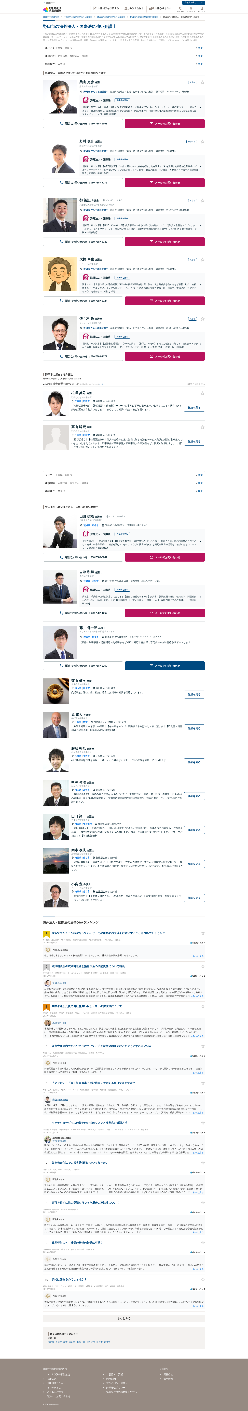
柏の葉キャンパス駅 (104, 722)
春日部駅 (102, 823)
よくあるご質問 (55, 1392)
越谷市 (95, 636)
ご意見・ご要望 (114, 1374)
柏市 (85, 722)
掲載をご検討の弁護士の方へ (121, 1392)
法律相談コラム (55, 1383)
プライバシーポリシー (118, 1383)
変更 (200, 48)
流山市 (72, 1342)
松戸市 (51, 1342)
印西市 (100, 1342)
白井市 (107, 1342)
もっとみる (124, 1318)
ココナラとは (54, 1387)
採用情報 (168, 1378)
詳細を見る (194, 407)
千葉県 (78, 401)
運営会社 (168, 1374)
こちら (101, 384)
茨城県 (87, 525)
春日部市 (87, 823)
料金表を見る (122, 100)
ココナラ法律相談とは (58, 1374)
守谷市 (95, 525)
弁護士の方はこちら (194, 2)
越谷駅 (99, 790)
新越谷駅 (100, 857)
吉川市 (86, 688)
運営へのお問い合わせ (58, 1396)
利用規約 (111, 1378)
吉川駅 (99, 688)
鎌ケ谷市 (91, 1342)
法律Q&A (51, 1378)
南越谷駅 (110, 636)
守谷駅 (109, 525)
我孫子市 (81, 1342)
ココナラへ (51, 3)
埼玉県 (87, 636)
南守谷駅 (110, 581)
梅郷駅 (99, 401)
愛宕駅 (99, 435)
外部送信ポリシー (115, 1387)
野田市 (87, 91)
